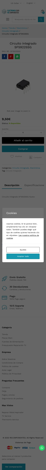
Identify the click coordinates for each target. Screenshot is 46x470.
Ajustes (23, 250)
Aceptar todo (23, 256)
